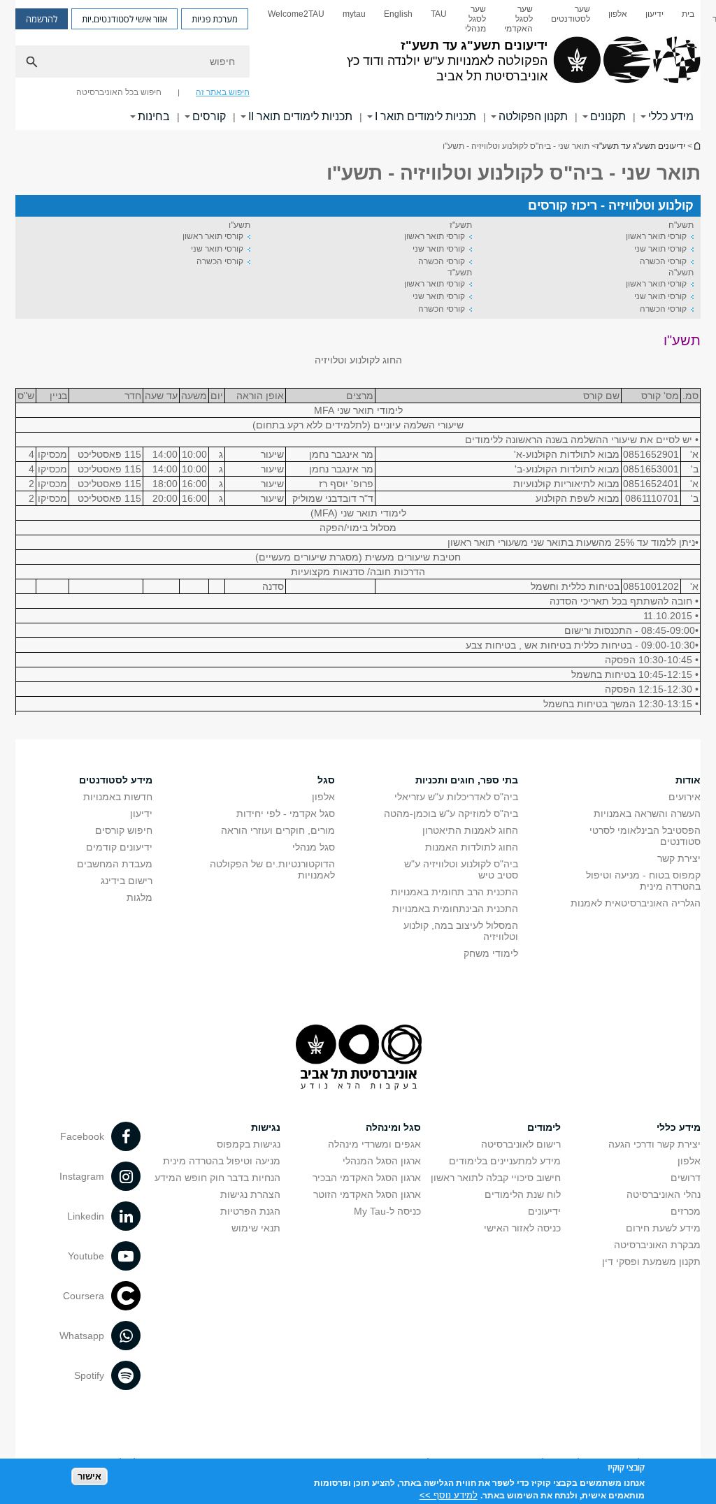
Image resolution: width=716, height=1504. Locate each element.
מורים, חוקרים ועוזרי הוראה (278, 830)
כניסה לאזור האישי (522, 1228)
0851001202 (651, 586)
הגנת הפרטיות (250, 1211)
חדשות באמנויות (117, 796)
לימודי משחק (491, 953)
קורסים (209, 116)
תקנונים (608, 116)
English (398, 14)
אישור (89, 1476)
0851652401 (651, 483)
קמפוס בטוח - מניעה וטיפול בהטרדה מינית (643, 880)
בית (688, 14)
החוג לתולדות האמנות (471, 847)
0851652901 (651, 454)
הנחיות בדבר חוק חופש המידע (217, 1177)
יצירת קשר (679, 858)
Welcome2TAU (296, 14)
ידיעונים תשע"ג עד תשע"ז (696, 146)
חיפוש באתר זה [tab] (223, 92)
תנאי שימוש (255, 1228)
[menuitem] (688, 19)
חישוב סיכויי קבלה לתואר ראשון (496, 1177)
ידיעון (654, 14)
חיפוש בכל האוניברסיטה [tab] (119, 92)
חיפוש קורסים (123, 830)
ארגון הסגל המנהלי (382, 1160)
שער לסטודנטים (570, 14)
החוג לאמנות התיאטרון (470, 830)
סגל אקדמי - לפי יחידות (285, 813)
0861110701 (652, 498)
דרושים (686, 1177)
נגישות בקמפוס (248, 1144)
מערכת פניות (215, 19)
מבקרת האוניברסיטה (657, 1244)
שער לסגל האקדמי (518, 19)
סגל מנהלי (313, 847)
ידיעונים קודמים (119, 847)
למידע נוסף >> (449, 1495)
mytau (354, 14)
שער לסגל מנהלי (475, 19)
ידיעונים (544, 1211)
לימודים (544, 1127)
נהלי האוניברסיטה (663, 1194)
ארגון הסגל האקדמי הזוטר (367, 1194)
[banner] (358, 65)
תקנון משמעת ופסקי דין (651, 1261)
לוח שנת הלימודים (523, 1194)
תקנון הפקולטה (533, 116)
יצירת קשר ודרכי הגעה (654, 1144)
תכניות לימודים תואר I (425, 116)
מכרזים (686, 1211)
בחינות (154, 116)
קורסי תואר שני (660, 249)
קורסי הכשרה (663, 261)
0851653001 (651, 469)
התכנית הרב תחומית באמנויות (454, 891)
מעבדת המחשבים (114, 863)
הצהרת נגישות (250, 1194)
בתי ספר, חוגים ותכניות (466, 780)
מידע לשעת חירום (663, 1228)
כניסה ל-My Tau (387, 1211)
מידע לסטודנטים (115, 780)
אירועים (684, 796)
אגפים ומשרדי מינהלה (374, 1144)
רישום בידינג (126, 880)
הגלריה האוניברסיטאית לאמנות (636, 903)
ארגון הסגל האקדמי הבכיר (367, 1177)
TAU (439, 14)
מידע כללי (671, 116)
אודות (688, 780)
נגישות (265, 1127)
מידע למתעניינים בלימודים (505, 1160)
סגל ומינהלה (393, 1127)
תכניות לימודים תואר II (300, 116)
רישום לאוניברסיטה (521, 1144)
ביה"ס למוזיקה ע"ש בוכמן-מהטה (451, 813)
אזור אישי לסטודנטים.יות (124, 19)
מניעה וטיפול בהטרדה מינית (221, 1160)
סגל (326, 780)
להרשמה (41, 19)
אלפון (617, 14)
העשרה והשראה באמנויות (647, 813)
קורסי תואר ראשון (656, 236)
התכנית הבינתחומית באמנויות (455, 908)
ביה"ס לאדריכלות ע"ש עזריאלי (456, 796)
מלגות (139, 897)
